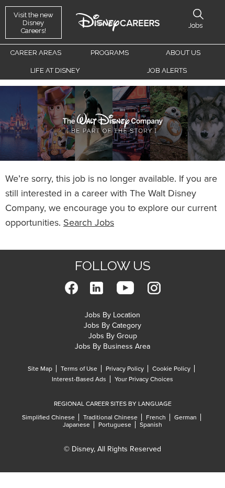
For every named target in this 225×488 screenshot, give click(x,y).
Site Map (40, 368)
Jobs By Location (112, 314)
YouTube (125, 287)
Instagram (154, 287)
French (156, 417)
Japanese (76, 424)
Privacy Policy (125, 368)
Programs (110, 53)
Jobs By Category (112, 325)
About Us (183, 53)
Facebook (71, 287)
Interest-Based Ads (79, 379)
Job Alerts (167, 70)
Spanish (151, 424)
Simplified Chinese (48, 417)
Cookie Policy (171, 368)
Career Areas (35, 53)
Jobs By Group (112, 335)
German (185, 417)
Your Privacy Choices (144, 379)
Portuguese (114, 424)
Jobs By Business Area (112, 346)
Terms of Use (79, 368)
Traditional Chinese (110, 417)
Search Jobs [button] (198, 14)
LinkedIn (96, 287)
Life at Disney (55, 70)
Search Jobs (88, 222)
